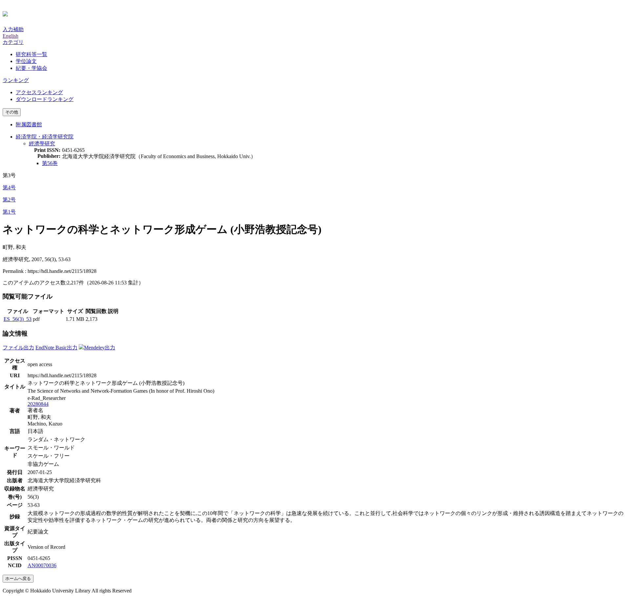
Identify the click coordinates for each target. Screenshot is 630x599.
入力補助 (13, 29)
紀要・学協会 (31, 68)
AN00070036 (42, 565)
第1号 (9, 212)
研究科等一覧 (31, 54)
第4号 (9, 187)
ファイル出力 (18, 347)
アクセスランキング (39, 92)
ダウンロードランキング (45, 99)
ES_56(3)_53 (18, 319)
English (10, 36)
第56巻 (50, 163)
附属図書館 (29, 124)
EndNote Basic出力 (56, 347)
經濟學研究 (42, 143)
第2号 (9, 199)
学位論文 (26, 61)
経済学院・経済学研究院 (45, 136)
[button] (13, 42)
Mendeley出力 (99, 347)
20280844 (38, 404)
